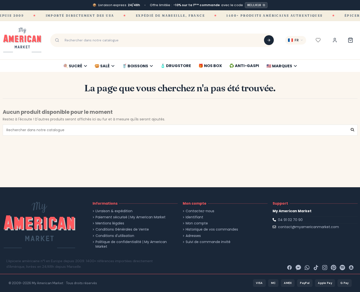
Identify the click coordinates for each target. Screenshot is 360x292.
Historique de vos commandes (212, 229)
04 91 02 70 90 (290, 219)
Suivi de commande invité (208, 242)
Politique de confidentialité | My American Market (131, 244)
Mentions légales (110, 223)
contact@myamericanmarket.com (308, 226)
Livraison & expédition (114, 211)
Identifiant (194, 217)
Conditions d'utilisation (115, 236)
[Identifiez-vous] (334, 40)
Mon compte (197, 223)
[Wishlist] (318, 40)
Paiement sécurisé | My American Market (131, 217)
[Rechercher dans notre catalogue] (269, 40)
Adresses (193, 236)
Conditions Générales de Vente (122, 229)
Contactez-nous (200, 211)
